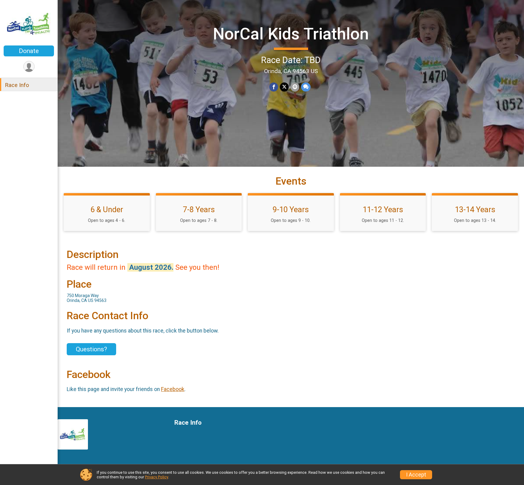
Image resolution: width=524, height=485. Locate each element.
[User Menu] (29, 66)
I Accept (416, 475)
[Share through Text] (306, 86)
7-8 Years (199, 209)
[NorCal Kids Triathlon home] (29, 23)
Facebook (172, 389)
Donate (29, 51)
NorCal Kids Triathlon (291, 33)
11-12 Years (383, 209)
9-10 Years (291, 209)
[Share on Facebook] (273, 86)
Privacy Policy (156, 477)
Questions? (91, 349)
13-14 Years (475, 209)
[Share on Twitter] (284, 86)
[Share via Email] (295, 86)
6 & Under (106, 209)
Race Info (17, 85)
